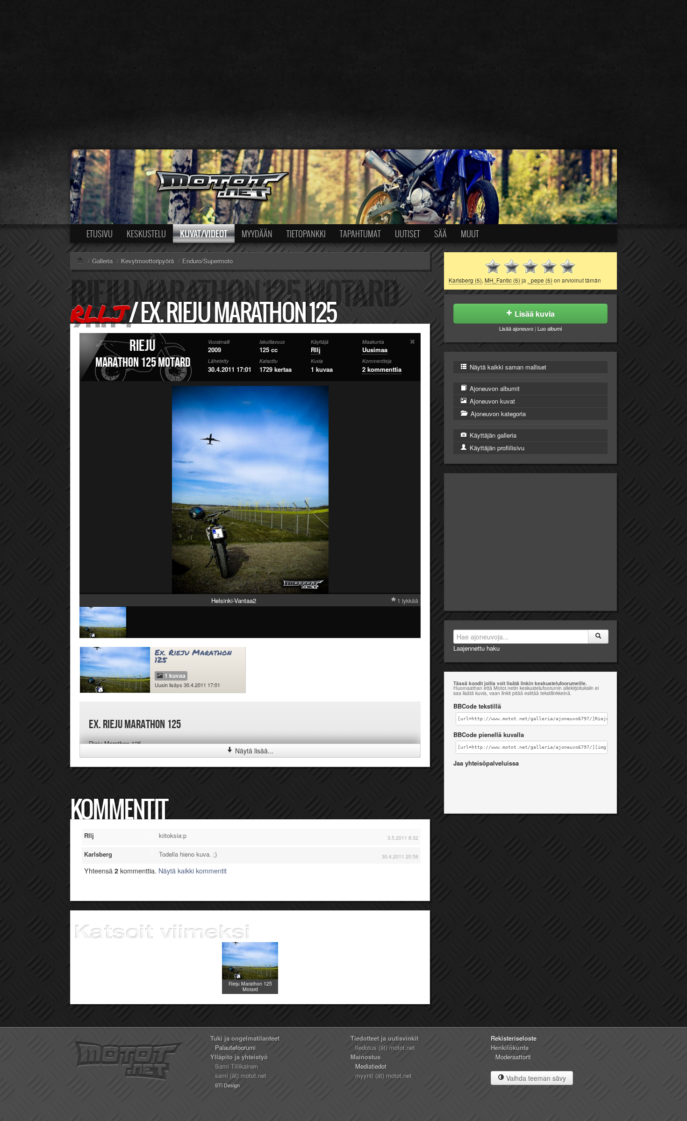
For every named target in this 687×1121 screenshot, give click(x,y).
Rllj (98, 313)
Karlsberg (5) (465, 280)
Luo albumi (549, 328)
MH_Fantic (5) (502, 280)
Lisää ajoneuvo (516, 328)
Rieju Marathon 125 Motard (250, 986)
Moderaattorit (513, 1056)
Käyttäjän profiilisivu (496, 447)
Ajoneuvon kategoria (497, 413)
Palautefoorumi (235, 1047)
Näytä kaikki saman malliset (507, 366)
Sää (440, 233)
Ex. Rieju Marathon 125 (193, 656)
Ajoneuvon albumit (494, 388)
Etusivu (99, 233)
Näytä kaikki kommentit (192, 870)
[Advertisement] (343, 74)
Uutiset (407, 233)
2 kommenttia (381, 369)
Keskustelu (146, 233)
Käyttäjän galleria (492, 435)
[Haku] (598, 637)
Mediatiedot (370, 1066)
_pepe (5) (540, 280)
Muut (470, 233)
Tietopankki (306, 233)
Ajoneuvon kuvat (491, 401)
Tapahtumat (360, 233)
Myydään (257, 233)
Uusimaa (374, 349)
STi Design (227, 1085)
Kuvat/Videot (204, 233)
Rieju (142, 345)
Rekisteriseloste (514, 1038)
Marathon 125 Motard (142, 362)
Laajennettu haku (476, 648)
